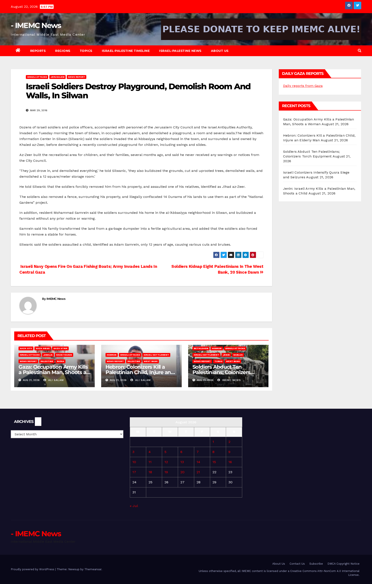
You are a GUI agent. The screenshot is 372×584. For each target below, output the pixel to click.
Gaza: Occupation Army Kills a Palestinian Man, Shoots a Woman (53, 372)
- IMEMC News (36, 25)
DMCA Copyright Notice (343, 563)
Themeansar (92, 569)
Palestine (46, 361)
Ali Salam (55, 380)
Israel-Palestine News (180, 51)
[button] (359, 51)
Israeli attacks (37, 77)
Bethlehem (201, 348)
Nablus (238, 355)
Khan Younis (64, 355)
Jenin (226, 355)
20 (182, 472)
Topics (86, 51)
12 (166, 462)
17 (134, 472)
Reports (38, 51)
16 (230, 462)
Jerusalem (57, 77)
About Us (220, 51)
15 (214, 462)
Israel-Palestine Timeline (126, 51)
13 (182, 462)
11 (150, 462)
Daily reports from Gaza (303, 86)
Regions (62, 51)
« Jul (134, 506)
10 (134, 462)
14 (198, 462)
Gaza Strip (60, 348)
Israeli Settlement (156, 355)
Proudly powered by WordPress (33, 569)
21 (198, 472)
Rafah (60, 361)
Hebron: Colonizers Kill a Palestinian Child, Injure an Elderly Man (138, 372)
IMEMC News (55, 299)
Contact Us (297, 563)
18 (150, 472)
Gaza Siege (43, 348)
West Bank (151, 361)
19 (166, 472)
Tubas (218, 361)
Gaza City (26, 348)
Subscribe (316, 563)
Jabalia (48, 355)
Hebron (111, 355)
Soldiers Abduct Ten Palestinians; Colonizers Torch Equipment (221, 372)
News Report (76, 77)
